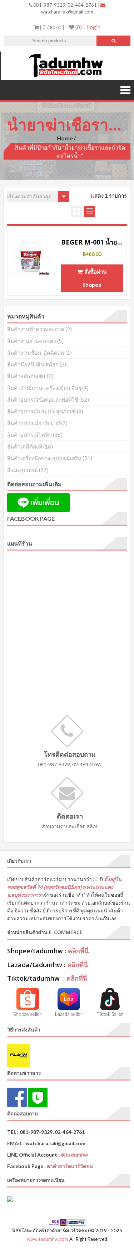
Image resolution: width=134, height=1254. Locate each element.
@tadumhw (74, 1155)
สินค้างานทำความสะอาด (35, 329)
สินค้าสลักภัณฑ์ (25, 376)
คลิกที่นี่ (78, 951)
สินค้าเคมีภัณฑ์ (24, 446)
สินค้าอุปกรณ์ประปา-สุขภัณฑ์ (41, 411)
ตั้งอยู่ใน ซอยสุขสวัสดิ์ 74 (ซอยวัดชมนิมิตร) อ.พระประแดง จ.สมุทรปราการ (64, 887)
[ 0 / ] (51, 27)
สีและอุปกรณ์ (22, 470)
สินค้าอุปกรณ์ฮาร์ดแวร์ (33, 423)
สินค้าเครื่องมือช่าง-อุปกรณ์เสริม (44, 458)
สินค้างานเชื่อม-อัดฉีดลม (35, 352)
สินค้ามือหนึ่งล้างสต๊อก (33, 364)
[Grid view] (76, 211)
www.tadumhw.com (47, 1239)
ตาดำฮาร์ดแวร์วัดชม (70, 1166)
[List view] (89, 211)
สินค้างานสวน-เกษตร (31, 341)
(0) (78, 27)
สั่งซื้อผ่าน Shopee (94, 278)
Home (65, 138)
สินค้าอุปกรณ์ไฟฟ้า (29, 435)
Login (93, 27)
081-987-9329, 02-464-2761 (65, 5)
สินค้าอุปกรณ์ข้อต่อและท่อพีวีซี (42, 399)
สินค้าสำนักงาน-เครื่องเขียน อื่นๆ (44, 388)
